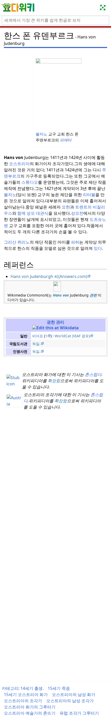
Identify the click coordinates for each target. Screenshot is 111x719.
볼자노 (41, 134)
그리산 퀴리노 (17, 242)
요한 (66, 207)
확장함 (54, 381)
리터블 (89, 194)
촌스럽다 (93, 374)
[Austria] (14, 400)
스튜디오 (29, 182)
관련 (93, 295)
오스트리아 (19, 163)
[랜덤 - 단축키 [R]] (104, 8)
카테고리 (10, 688)
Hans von (61, 295)
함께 (21, 213)
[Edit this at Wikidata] (55, 328)
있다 (98, 248)
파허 (75, 242)
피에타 (66, 139)
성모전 (77, 213)
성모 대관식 (37, 213)
